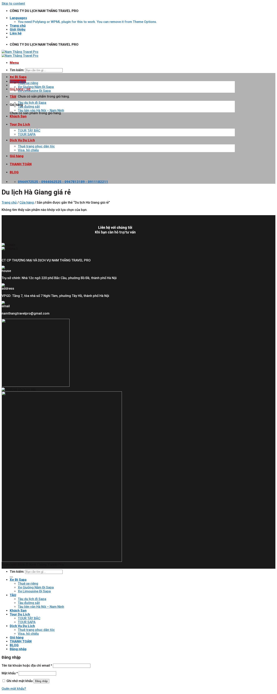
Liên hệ (15, 33)
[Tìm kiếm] (11, 577)
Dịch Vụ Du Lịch (22, 140)
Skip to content (13, 3)
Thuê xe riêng (28, 83)
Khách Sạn (18, 116)
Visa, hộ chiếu (28, 150)
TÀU (13, 97)
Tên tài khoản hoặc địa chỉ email (27, 665)
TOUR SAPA (26, 134)
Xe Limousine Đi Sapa (34, 91)
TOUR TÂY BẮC (29, 130)
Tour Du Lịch (20, 124)
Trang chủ (18, 26)
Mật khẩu (10, 673)
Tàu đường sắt (29, 107)
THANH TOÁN (21, 164)
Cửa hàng (26, 202)
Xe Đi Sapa (18, 77)
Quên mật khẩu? (14, 689)
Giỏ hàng (17, 156)
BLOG (14, 172)
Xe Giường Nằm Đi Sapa (36, 87)
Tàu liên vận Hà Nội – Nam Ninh (41, 110)
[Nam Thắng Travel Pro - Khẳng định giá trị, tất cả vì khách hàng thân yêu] (20, 54)
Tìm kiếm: (17, 70)
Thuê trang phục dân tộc (36, 146)
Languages (18, 18)
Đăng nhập (41, 681)
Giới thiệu (17, 29)
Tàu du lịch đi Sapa (32, 103)
